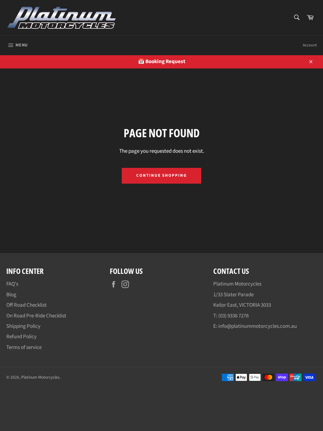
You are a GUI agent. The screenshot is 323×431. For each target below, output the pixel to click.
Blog (11, 294)
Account (310, 45)
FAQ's (12, 284)
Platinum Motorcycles (40, 377)
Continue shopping (161, 175)
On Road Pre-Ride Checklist (36, 316)
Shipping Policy (23, 326)
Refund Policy (21, 336)
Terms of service (24, 347)
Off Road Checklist (26, 305)
